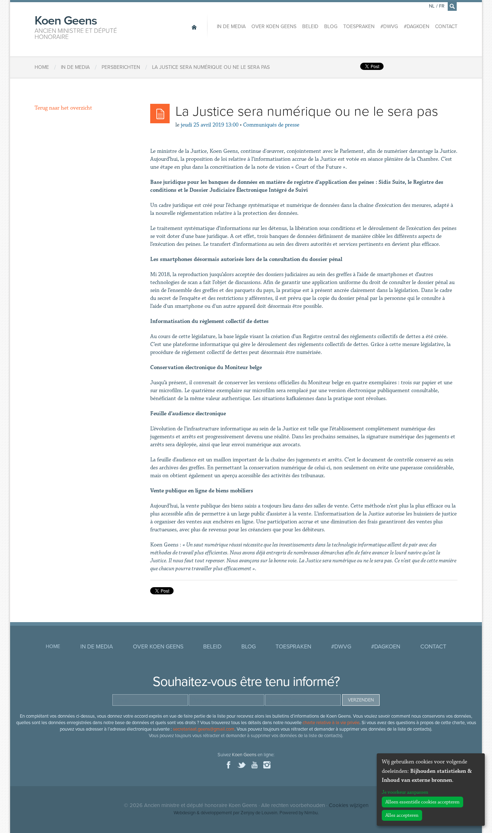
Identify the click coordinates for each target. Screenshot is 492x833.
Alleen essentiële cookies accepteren (422, 802)
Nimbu (311, 813)
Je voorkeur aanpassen (405, 792)
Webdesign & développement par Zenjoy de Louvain (225, 813)
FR (441, 6)
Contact (446, 26)
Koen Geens (76, 26)
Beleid (310, 26)
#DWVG (389, 26)
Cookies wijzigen (348, 805)
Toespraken (359, 26)
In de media (231, 26)
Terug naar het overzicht (63, 108)
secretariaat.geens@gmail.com (203, 729)
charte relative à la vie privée (331, 723)
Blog (330, 26)
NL (432, 6)
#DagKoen (416, 26)
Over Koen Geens (273, 26)
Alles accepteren (402, 815)
